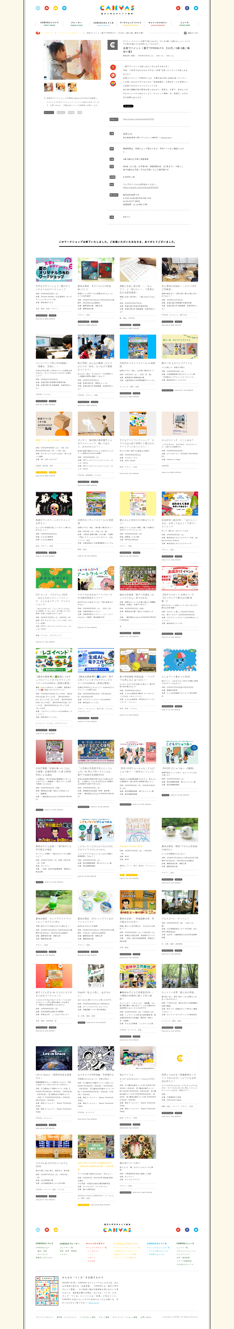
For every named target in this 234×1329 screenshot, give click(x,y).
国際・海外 (166, 1106)
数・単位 (123, 318)
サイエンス (174, 315)
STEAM (131, 318)
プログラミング (56, 635)
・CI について (42, 1254)
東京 (135, 866)
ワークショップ (41, 315)
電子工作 (183, 315)
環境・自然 (134, 387)
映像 (37, 635)
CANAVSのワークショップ (125, 1251)
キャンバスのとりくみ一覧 (158, 1248)
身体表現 (89, 475)
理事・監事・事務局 (68, 1251)
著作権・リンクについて (66, 1317)
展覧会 (122, 866)
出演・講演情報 (183, 1258)
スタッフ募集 (104, 1317)
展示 (122, 875)
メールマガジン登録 (87, 1317)
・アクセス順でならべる (157, 1251)
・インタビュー (92, 1251)
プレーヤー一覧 (66, 1248)
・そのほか (91, 1261)
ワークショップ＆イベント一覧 (127, 1248)
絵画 (79, 112)
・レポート (91, 1258)
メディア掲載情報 (184, 1261)
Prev (47, 60)
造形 (88, 315)
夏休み (141, 866)
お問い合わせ (146, 1317)
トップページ (47, 33)
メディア (175, 1106)
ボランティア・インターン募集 (125, 1317)
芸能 (93, 1016)
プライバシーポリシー (44, 1317)
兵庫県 (38, 466)
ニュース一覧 (182, 1248)
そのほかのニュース (185, 1264)
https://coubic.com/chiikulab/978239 (138, 119)
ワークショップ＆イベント (69, 33)
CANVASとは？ (43, 1248)
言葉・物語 (40, 309)
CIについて (94, 1303)
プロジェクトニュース (186, 1251)
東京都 (71, 112)
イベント (52, 315)
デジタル (47, 394)
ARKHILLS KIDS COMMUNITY (90, 1196)
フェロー (63, 1254)
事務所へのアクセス (44, 1258)
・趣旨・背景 (41, 1251)
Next (97, 60)
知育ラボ (127, 134)
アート (129, 866)
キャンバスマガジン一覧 (96, 1248)
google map (166, 138)
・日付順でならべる (155, 1254)
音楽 (126, 708)
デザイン (54, 309)
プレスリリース (183, 1254)
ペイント (60, 112)
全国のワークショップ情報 (125, 1254)
